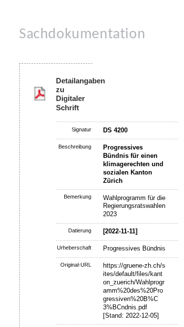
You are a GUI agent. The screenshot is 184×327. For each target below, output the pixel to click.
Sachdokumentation (82, 34)
